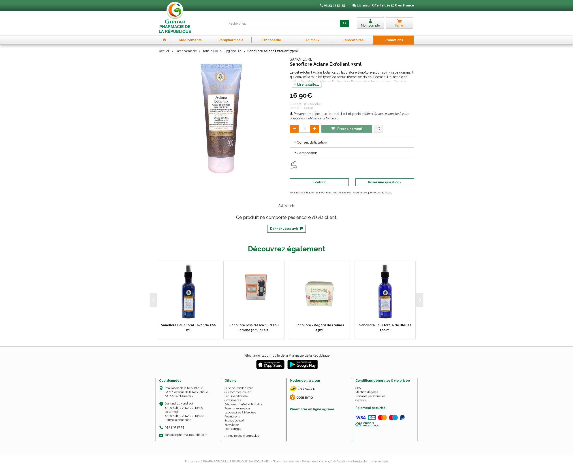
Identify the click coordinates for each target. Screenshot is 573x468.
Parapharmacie (186, 51)
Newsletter (231, 424)
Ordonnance (232, 400)
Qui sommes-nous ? (237, 392)
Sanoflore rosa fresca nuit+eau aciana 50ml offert (254, 327)
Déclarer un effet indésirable (243, 404)
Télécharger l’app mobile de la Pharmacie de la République (286, 355)
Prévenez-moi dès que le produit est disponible (328, 114)
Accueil (164, 51)
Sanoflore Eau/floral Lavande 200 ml (188, 327)
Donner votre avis (285, 229)
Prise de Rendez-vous (238, 388)
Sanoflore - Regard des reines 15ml (319, 327)
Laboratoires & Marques (240, 412)
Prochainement (349, 129)
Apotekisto (368, 461)
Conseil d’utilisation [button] (312, 142)
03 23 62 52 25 (174, 427)
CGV (358, 388)
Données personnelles (370, 396)
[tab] (352, 142)
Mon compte (232, 428)
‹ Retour (319, 182)
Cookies (360, 400)
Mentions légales (366, 392)
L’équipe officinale (236, 396)
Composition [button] (307, 153)
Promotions (232, 416)
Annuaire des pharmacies (241, 435)
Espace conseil (234, 420)
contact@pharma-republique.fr (186, 435)
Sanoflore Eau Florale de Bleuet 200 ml (385, 327)
